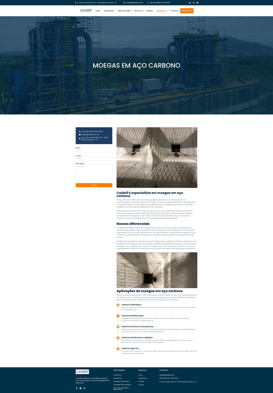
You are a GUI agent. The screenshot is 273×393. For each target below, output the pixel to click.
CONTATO (175, 11)
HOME (98, 11)
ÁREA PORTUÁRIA (124, 11)
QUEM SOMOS (109, 11)
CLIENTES (149, 11)
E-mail (78, 156)
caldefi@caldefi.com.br (166, 375)
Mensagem (80, 164)
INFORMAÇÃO (162, 11)
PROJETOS (138, 11)
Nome (78, 148)
